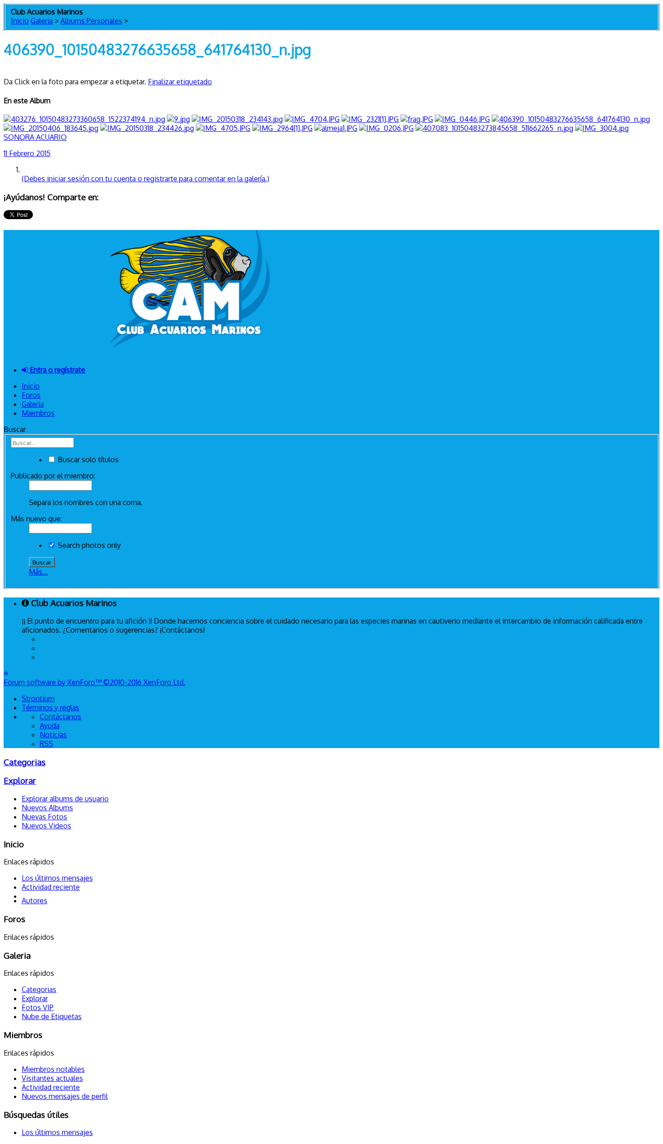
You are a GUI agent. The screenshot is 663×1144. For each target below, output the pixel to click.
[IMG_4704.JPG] (312, 119)
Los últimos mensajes (57, 877)
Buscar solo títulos (87, 459)
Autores (34, 900)
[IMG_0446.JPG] (462, 119)
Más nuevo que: (36, 518)
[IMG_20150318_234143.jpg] (237, 119)
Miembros (38, 413)
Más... (38, 571)
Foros (31, 395)
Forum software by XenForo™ (94, 682)
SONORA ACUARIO (35, 137)
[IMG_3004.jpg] (602, 128)
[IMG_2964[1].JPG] (282, 128)
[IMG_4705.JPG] (223, 128)
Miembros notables (53, 1069)
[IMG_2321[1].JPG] (370, 119)
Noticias (53, 734)
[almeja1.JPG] (335, 128)
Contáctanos (60, 716)
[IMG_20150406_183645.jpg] (51, 128)
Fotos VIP (38, 1007)
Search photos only (88, 545)
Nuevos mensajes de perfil (65, 1096)
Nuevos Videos (46, 825)
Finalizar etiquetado (180, 81)
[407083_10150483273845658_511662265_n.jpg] (494, 128)
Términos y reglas (50, 707)
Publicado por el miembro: (53, 475)
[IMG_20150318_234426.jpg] (147, 128)
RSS (46, 743)
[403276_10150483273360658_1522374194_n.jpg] (84, 119)
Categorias (25, 762)
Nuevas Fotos (44, 816)
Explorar (20, 780)
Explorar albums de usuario (65, 798)
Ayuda (50, 725)
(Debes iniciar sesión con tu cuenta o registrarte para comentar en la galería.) (145, 178)
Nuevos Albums (47, 807)
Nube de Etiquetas (52, 1016)
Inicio (31, 386)
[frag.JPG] (417, 119)
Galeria (33, 404)
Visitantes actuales (52, 1078)
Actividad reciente (51, 886)
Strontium (38, 698)
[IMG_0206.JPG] (386, 128)
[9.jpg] (178, 119)
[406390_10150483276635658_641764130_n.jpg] (571, 119)
